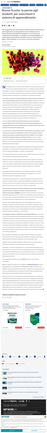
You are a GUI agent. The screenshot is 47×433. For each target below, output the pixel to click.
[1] (24, 259)
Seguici (20, 401)
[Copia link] (11, 26)
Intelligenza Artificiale (5, 4)
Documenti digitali (30, 4)
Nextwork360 (6, 411)
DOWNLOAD (18, 327)
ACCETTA (11, 430)
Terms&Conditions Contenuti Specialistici (11, 405)
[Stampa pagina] (14, 26)
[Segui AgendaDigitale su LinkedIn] (26, 401)
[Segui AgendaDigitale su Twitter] (29, 401)
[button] (3, 2)
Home (3, 22)
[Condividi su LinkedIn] (5, 26)
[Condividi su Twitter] (7, 26)
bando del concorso (33, 264)
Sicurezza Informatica (14, 4)
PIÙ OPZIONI (34, 430)
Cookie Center (23, 405)
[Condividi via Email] (9, 26)
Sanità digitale (23, 4)
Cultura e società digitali (11, 22)
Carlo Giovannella (6, 44)
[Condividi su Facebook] (2, 26)
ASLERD (17, 192)
